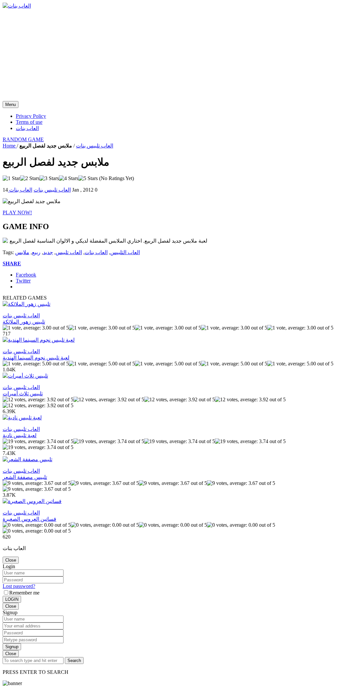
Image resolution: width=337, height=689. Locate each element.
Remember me (24, 593)
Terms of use (29, 122)
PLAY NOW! (17, 212)
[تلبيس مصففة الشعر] (27, 459)
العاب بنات (27, 128)
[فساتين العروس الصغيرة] (32, 501)
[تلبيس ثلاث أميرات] (25, 376)
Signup (11, 646)
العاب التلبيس (125, 252)
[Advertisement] (168, 55)
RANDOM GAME (23, 139)
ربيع (36, 252)
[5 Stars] (88, 178)
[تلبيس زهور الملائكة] (26, 304)
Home (10, 145)
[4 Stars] (68, 178)
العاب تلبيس (69, 252)
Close (10, 560)
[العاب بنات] (17, 6)
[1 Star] (11, 178)
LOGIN (11, 599)
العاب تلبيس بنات (94, 145)
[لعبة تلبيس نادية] (22, 417)
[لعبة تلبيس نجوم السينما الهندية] (39, 340)
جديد (48, 252)
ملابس (22, 252)
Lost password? (19, 586)
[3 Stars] (49, 178)
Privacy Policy (31, 116)
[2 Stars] (29, 178)
